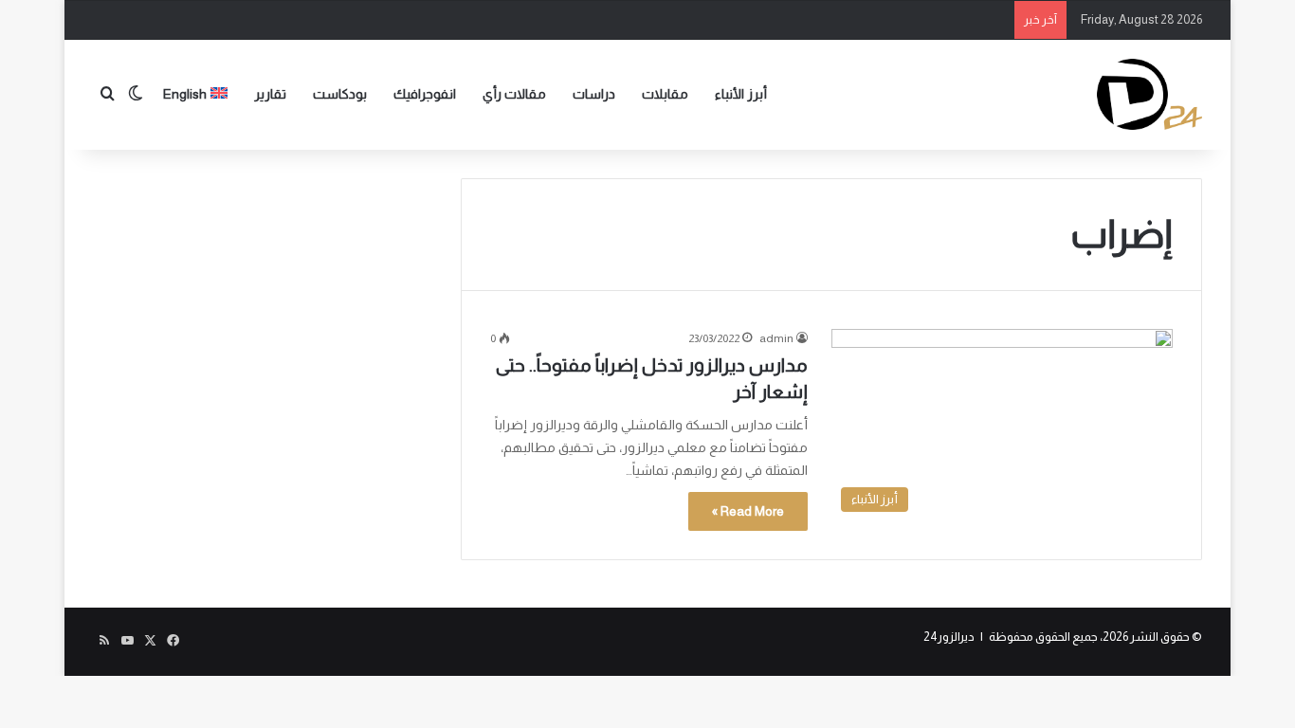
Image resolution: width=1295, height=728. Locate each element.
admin (776, 338)
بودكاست (340, 93)
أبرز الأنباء (741, 93)
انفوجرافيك (424, 93)
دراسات (594, 93)
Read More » (748, 511)
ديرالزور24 (949, 636)
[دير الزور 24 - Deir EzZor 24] (1149, 94)
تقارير (270, 93)
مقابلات (665, 93)
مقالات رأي (514, 93)
